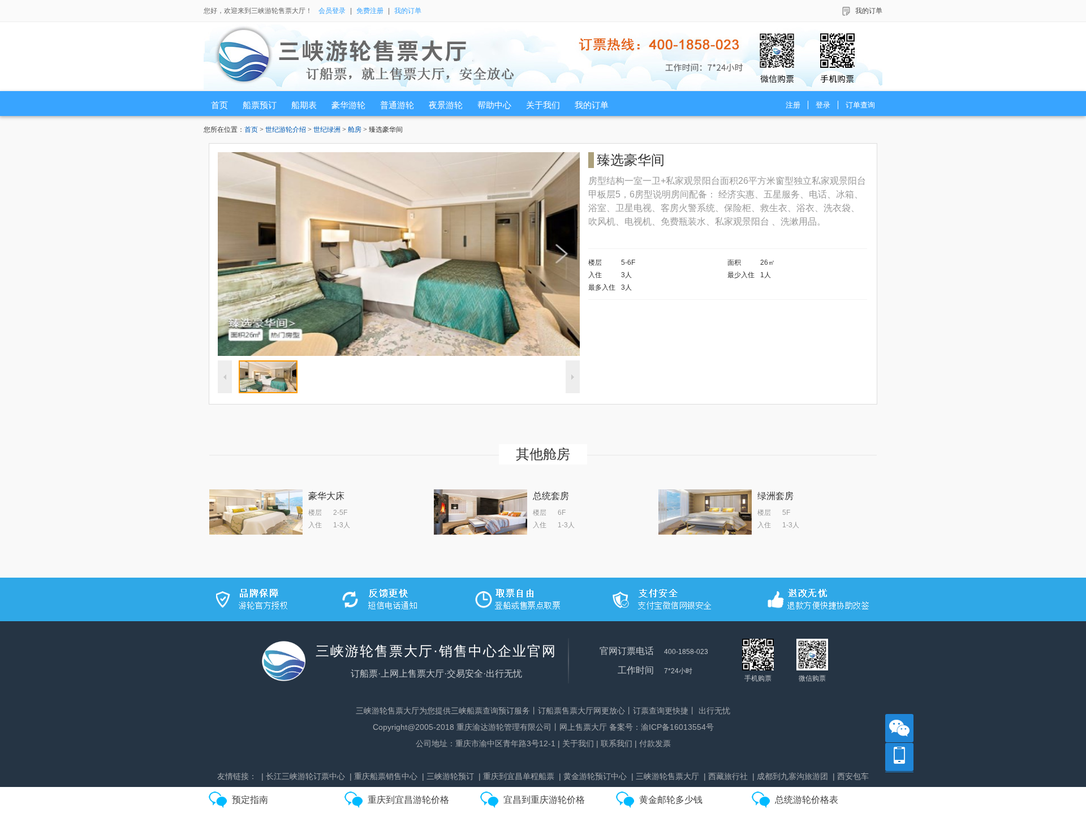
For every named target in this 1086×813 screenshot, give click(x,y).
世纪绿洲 (327, 130)
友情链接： (237, 776)
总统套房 (551, 496)
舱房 (354, 130)
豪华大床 (326, 496)
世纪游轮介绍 (285, 130)
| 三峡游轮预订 (448, 776)
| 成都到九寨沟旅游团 (790, 776)
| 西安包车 (851, 776)
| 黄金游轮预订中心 (593, 776)
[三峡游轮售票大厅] (546, 56)
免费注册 (369, 11)
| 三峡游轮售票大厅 (665, 776)
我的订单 (407, 11)
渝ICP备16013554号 (677, 727)
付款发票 (655, 743)
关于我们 (578, 743)
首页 (251, 130)
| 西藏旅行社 (726, 776)
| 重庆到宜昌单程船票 (516, 776)
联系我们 (616, 743)
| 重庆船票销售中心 (383, 776)
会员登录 (332, 11)
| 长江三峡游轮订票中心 (303, 776)
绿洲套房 (775, 496)
